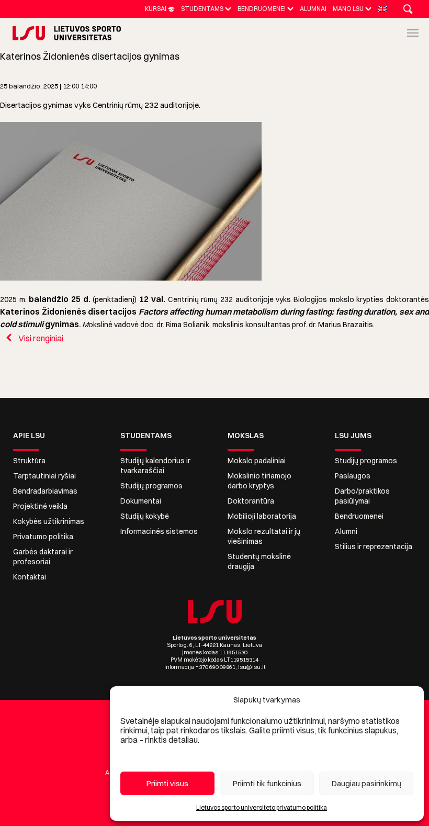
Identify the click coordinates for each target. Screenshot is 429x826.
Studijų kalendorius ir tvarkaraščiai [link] (155, 465)
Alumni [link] (346, 531)
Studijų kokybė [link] (144, 516)
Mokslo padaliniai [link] (257, 460)
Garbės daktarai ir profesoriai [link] (43, 556)
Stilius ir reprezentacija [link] (373, 546)
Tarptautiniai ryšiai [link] (44, 476)
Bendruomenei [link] (359, 516)
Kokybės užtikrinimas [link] (48, 521)
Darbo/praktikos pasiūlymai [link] (362, 496)
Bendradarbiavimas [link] (45, 491)
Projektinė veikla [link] (40, 506)
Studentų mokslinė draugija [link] (259, 561)
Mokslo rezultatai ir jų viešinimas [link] (264, 536)
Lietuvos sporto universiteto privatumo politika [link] (261, 807)
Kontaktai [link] (29, 577)
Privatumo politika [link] (43, 536)
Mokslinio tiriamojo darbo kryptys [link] (259, 480)
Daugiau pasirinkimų (366, 783)
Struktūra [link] (29, 460)
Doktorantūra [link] (251, 501)
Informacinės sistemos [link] (159, 531)
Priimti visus (167, 783)
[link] (160, 9)
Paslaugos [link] (352, 476)
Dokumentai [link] (140, 501)
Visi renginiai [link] (40, 338)
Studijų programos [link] (151, 485)
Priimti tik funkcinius (267, 783)
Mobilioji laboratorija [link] (262, 516)
